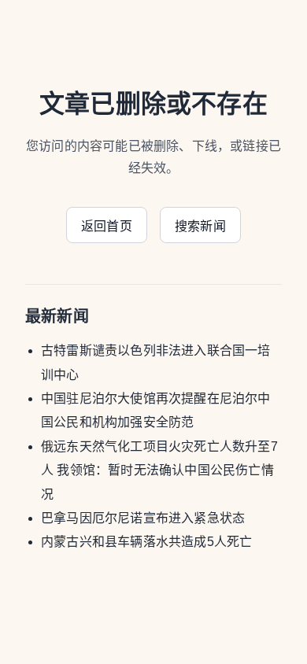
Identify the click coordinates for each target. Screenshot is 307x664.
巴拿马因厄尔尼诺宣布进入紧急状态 (143, 518)
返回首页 (106, 226)
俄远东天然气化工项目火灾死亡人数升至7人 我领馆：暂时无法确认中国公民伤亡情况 (159, 470)
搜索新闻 (200, 226)
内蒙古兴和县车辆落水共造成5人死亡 (146, 541)
